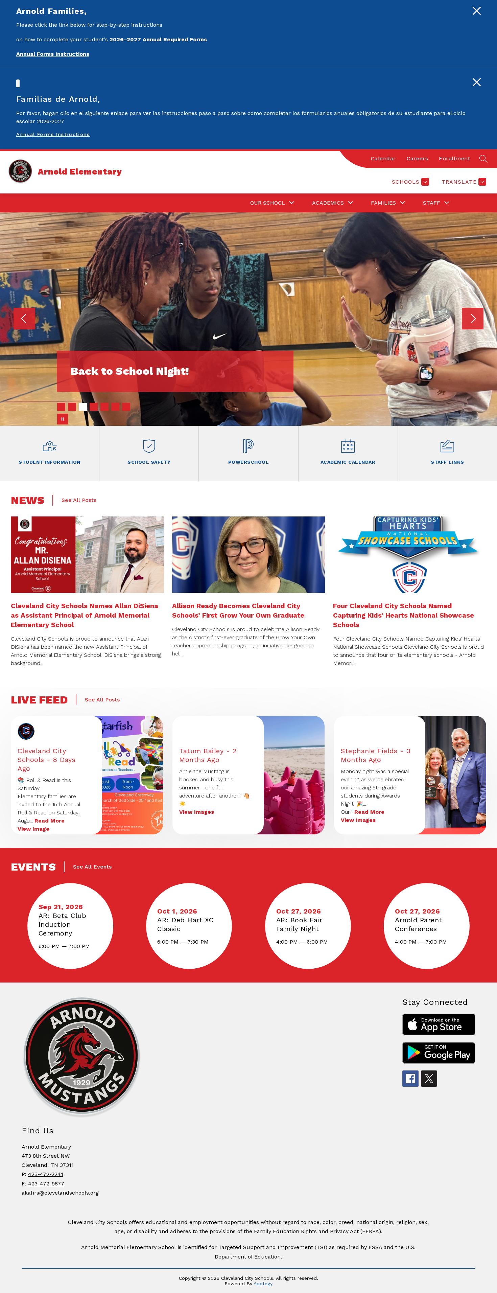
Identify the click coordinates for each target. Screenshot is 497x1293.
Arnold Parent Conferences (418, 924)
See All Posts (79, 500)
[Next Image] (472, 319)
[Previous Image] (24, 319)
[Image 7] (126, 407)
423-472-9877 (46, 1183)
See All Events (92, 866)
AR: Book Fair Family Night (300, 924)
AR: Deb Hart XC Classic (185, 924)
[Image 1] (61, 407)
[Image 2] (72, 407)
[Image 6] (115, 407)
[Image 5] (104, 407)
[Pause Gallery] (62, 419)
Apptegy (263, 1283)
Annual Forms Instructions (53, 134)
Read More (49, 820)
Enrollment (454, 158)
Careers (417, 158)
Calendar (383, 158)
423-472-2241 (45, 1174)
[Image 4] (94, 407)
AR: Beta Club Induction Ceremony (63, 924)
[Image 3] (83, 407)
